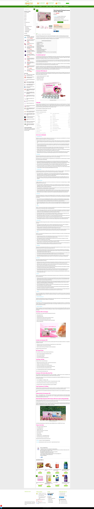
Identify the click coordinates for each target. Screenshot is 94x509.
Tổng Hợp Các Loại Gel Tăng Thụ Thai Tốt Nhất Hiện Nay (30, 77)
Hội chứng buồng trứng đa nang (28, 26)
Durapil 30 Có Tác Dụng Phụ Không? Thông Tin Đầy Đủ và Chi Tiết (31, 122)
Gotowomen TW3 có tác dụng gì (40, 45)
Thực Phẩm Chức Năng (29, 6)
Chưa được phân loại (26, 12)
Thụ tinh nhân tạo (27, 27)
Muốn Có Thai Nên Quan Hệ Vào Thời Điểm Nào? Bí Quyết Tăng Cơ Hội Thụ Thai (31, 109)
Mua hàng (49, 486)
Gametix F (38, 440)
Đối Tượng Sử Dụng (39, 47)
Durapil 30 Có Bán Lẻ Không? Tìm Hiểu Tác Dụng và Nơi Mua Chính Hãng (30, 125)
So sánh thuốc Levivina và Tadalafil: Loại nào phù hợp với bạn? (31, 75)
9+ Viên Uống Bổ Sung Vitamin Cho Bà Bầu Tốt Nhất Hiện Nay (30, 84)
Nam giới (34, 6)
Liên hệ (31, 0)
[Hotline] (1, 506)
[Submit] (34, 9)
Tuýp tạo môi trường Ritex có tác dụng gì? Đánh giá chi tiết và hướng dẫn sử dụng (30, 93)
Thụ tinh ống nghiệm (27, 28)
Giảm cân (54, 6)
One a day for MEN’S (55, 482)
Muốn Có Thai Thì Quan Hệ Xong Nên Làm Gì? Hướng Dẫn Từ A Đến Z (31, 111)
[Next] (51, 16)
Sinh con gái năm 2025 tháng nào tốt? (30, 101)
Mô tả (37, 34)
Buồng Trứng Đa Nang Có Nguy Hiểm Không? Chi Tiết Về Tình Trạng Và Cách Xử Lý (31, 90)
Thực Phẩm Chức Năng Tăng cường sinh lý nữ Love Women (57, 470)
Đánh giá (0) (39, 34)
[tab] (37, 34)
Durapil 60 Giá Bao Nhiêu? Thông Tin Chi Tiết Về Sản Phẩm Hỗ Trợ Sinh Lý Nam (31, 114)
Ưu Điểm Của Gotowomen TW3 (40, 46)
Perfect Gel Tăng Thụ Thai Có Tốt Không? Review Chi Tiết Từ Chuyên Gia (31, 96)
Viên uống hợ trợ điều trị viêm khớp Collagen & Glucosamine (48, 483)
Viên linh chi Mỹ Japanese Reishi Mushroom (48, 470)
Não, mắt (51, 6)
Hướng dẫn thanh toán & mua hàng (46, 34)
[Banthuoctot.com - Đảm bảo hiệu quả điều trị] (30, 3)
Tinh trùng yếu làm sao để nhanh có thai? (31, 119)
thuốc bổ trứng (45, 384)
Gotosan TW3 (55, 16)
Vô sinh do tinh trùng (27, 30)
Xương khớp (60, 6)
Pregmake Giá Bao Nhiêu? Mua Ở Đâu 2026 (40, 482)
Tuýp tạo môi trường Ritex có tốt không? (30, 98)
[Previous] (37, 16)
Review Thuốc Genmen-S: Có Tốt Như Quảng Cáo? (30, 87)
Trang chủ (26, 0)
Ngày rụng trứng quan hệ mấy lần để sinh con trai (31, 106)
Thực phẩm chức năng (27, 22)
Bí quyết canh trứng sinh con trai (30, 103)
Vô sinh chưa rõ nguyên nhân (28, 29)
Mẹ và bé (40, 6)
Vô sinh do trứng (27, 31)
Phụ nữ (37, 6)
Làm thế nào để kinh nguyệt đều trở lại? (31, 79)
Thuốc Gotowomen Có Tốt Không (41, 50)
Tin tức (28, 0)
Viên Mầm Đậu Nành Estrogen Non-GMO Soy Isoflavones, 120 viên (66, 470)
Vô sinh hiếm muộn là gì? (39, 42)
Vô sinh (44, 6)
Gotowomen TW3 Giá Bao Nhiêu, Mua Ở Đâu (41, 49)
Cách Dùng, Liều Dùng (39, 48)
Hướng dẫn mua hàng (66, 6)
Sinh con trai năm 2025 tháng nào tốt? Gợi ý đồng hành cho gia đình (30, 82)
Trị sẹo (57, 6)
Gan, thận (47, 6)
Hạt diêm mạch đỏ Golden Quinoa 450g (40, 470)
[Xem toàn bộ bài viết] (38, 448)
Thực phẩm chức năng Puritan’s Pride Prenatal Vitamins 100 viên (66, 482)
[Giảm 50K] (1, 507)
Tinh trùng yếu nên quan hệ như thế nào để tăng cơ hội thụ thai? (30, 117)
